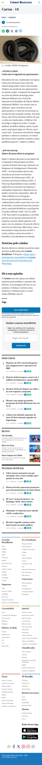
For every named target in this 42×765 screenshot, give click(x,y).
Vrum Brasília (26, 689)
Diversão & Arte (7, 563)
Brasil (3, 555)
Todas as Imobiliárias (28, 641)
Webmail (4, 624)
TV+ (3, 643)
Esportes (4, 566)
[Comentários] (20, 32)
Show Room (25, 629)
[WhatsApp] (3, 32)
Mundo (4, 560)
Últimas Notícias (27, 558)
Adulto (24, 665)
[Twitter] (12, 32)
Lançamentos (26, 621)
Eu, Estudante (29, 540)
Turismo (4, 580)
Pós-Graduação (26, 572)
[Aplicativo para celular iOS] (30, 730)
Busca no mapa (26, 618)
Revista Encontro (30, 693)
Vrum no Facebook (7, 700)
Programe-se (6, 634)
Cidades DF (12, 17)
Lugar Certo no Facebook (29, 638)
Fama (3, 612)
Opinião (4, 572)
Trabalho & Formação (28, 549)
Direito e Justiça (7, 591)
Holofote (4, 575)
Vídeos (4, 695)
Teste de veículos (7, 689)
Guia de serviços (27, 627)
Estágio (24, 552)
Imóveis (24, 654)
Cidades (4, 549)
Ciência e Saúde (6, 569)
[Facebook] (7, 32)
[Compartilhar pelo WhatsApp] (30, 372)
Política (4, 552)
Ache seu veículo (7, 680)
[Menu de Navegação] (3, 2)
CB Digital (5, 594)
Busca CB (5, 597)
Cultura (24, 561)
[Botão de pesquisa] (39, 2)
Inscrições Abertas (27, 591)
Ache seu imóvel (27, 612)
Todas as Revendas (7, 703)
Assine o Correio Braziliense (10, 602)
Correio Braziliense (7, 541)
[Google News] (16, 32)
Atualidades (25, 702)
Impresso (6, 584)
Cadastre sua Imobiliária (29, 644)
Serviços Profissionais (28, 668)
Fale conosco (26, 575)
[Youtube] (28, 746)
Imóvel (25, 608)
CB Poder (25, 686)
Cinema (4, 632)
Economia (5, 557)
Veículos (24, 657)
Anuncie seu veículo (8, 683)
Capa (3, 546)
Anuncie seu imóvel (28, 615)
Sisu (23, 567)
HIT (3, 640)
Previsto (24, 586)
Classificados (28, 648)
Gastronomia (6, 618)
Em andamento (26, 589)
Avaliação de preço (7, 692)
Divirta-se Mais (9, 628)
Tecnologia (5, 578)
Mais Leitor (5, 646)
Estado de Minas (27, 713)
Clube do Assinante (8, 600)
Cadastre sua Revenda (9, 706)
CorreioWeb (8, 608)
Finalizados (25, 594)
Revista (24, 700)
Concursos (27, 579)
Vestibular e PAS (27, 564)
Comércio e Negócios (28, 671)
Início (4, 17)
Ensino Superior (26, 546)
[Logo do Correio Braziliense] (21, 2)
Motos (4, 697)
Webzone (5, 621)
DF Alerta (25, 680)
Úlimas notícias (26, 624)
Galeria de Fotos (27, 635)
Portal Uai (25, 716)
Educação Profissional (28, 569)
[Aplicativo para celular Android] (30, 737)
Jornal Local (25, 683)
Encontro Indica (26, 705)
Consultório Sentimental (9, 615)
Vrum (4, 676)
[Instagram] (23, 746)
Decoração (25, 632)
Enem (23, 555)
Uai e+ (24, 719)
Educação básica (27, 544)
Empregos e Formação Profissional (29, 661)
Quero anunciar (26, 652)
